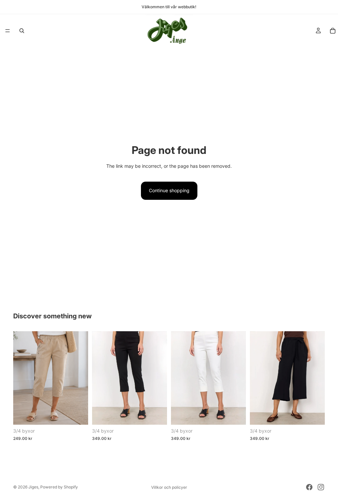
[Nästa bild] (81, 378)
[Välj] (78, 414)
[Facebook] (309, 487)
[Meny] (7, 30)
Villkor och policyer (169, 487)
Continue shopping (169, 190)
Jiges (33, 486)
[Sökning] (22, 30)
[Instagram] (321, 487)
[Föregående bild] (20, 378)
